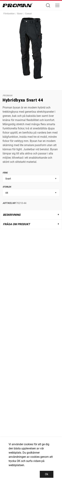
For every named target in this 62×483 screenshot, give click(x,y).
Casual (28, 13)
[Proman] (18, 6)
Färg (5, 173)
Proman (7, 95)
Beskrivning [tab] (11, 214)
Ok (46, 474)
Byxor (20, 13)
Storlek (7, 187)
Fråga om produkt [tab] (16, 224)
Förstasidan (9, 13)
